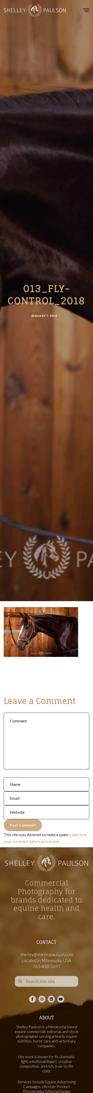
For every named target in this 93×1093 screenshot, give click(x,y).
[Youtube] (60, 999)
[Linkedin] (51, 999)
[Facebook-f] (32, 999)
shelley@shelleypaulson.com (46, 954)
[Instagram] (41, 999)
